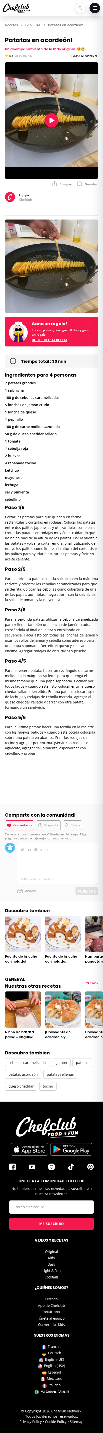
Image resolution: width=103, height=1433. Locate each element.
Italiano (54, 1385)
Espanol (54, 1372)
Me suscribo (51, 1223)
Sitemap (77, 1421)
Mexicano (54, 1378)
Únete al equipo (51, 1318)
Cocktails (51, 1277)
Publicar (87, 891)
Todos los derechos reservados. (51, 1416)
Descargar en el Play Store (71, 1149)
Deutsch (54, 1352)
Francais (54, 1346)
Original (51, 1251)
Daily (52, 1264)
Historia (51, 1299)
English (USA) (54, 1365)
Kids (51, 1257)
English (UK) (54, 1359)
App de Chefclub (51, 1305)
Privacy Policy (31, 1421)
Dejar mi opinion (84, 55)
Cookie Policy (55, 1421)
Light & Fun (51, 1270)
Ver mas (92, 982)
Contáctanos (52, 1311)
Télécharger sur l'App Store (29, 1149)
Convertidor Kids (51, 1324)
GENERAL (33, 25)
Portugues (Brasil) (54, 1391)
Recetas (11, 25)
